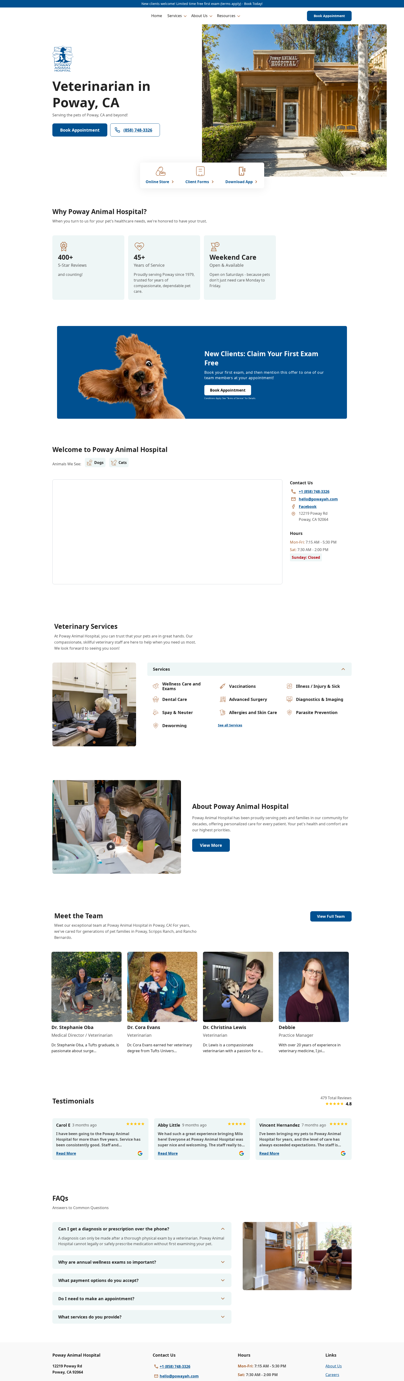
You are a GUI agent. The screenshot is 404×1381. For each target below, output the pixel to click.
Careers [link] (332, 1374)
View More (211, 845)
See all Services (230, 725)
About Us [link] (333, 1366)
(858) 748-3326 (137, 130)
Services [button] (174, 15)
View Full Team (331, 916)
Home (156, 15)
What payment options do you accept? (98, 1280)
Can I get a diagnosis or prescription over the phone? (113, 1229)
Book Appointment (329, 16)
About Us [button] (199, 15)
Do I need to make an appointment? (96, 1298)
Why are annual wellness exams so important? (107, 1262)
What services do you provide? (90, 1317)
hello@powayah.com (179, 1376)
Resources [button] (226, 15)
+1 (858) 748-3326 (175, 1366)
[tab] (94, 742)
